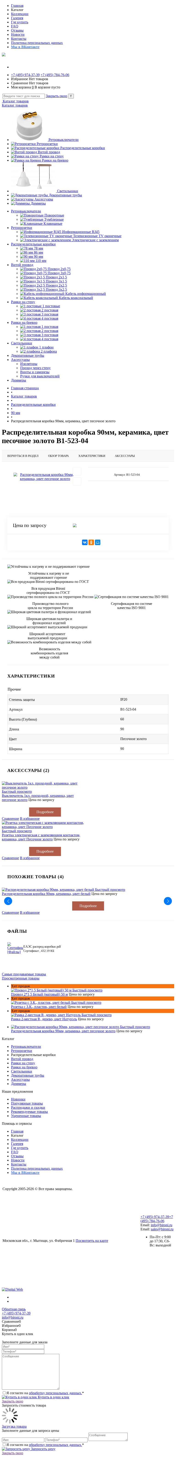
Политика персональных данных (37, 43)
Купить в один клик (53, 1397)
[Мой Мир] (97, 542)
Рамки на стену (52, 156)
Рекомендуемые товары (29, 1112)
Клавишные (53, 223)
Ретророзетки (47, 144)
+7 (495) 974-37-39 (25, 75)
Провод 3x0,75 (59, 273)
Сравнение (10, 818)
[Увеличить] (45, 477)
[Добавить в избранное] (77, 471)
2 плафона (49, 351)
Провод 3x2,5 (56, 289)
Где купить (19, 22)
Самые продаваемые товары (24, 974)
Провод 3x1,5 (56, 281)
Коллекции (19, 14)
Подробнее (45, 812)
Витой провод (49, 152)
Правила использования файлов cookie (33, 1233)
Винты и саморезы (35, 372)
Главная (17, 6)
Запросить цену (42, 1449)
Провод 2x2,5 (56, 285)
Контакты (18, 39)
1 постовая (49, 327)
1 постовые (51, 306)
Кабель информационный (85, 294)
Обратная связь (14, 1309)
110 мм (41, 261)
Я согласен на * (45, 1393)
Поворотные (54, 215)
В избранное (30, 818)
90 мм (38, 256)
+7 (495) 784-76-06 (55, 75)
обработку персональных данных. (55, 1393)
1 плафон (46, 347)
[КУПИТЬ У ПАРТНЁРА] (118, 525)
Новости (18, 34)
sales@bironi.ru (162, 1229)
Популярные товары (27, 1103)
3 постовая (49, 314)
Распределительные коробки (82, 148)
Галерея (17, 18)
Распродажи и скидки (28, 1107)
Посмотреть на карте (92, 1241)
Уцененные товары (26, 1116)
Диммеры (38, 203)
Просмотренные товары (20, 978)
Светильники (67, 191)
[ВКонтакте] (85, 542)
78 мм (38, 248)
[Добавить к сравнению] (77, 481)
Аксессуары (43, 199)
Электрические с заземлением (95, 240)
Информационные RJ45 (80, 232)
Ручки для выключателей (40, 376)
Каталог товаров (15, 101)
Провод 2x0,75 (59, 269)
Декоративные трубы (65, 195)
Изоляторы (28, 364)
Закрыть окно (56, 96)
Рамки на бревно (55, 160)
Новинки (18, 1099)
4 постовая (49, 318)
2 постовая (49, 310)
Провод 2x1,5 (56, 277)
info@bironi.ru (161, 1225)
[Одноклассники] (91, 542)
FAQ (14, 26)
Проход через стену (35, 368)
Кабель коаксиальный (76, 298)
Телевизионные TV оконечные (97, 236)
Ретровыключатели (64, 140)
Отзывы (17, 30)
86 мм (38, 252)
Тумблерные (54, 219)
